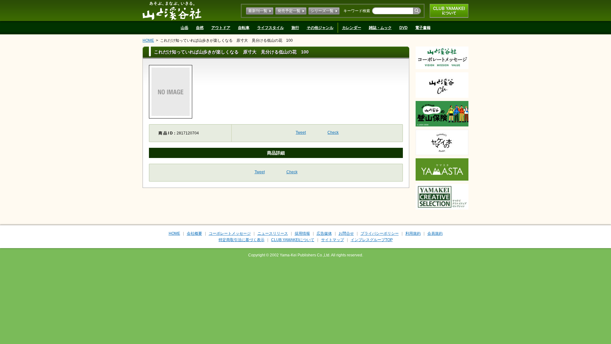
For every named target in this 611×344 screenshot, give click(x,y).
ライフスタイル (270, 27)
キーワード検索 (356, 11)
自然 (200, 27)
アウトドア (220, 27)
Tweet (301, 132)
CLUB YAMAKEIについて (449, 11)
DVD (403, 27)
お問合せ (346, 233)
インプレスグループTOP (372, 240)
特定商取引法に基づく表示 (241, 240)
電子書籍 (423, 27)
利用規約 (413, 233)
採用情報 (302, 233)
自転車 (243, 27)
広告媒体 (324, 233)
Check (333, 132)
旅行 (295, 27)
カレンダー (351, 27)
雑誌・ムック (380, 27)
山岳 (184, 27)
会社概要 (194, 233)
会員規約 (435, 233)
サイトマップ (332, 240)
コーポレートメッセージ (230, 233)
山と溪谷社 (172, 10)
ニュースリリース (272, 233)
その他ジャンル (320, 27)
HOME (148, 40)
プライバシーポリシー (380, 233)
